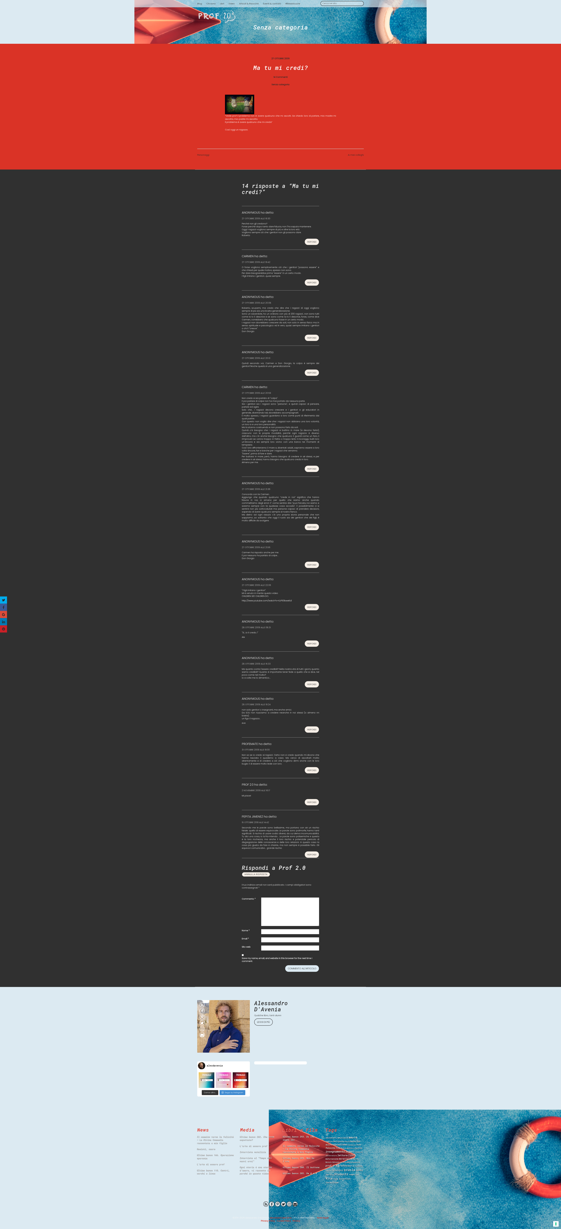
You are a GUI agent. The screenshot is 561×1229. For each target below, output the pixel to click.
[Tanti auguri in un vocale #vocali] (206, 1080)
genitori (350, 1148)
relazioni (337, 1170)
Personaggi (203, 154)
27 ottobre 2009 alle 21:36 (256, 489)
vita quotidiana (342, 1178)
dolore (328, 1145)
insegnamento (335, 1151)
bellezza (338, 1141)
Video (231, 3)
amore (352, 1137)
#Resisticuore (292, 3)
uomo (357, 1175)
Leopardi (359, 1152)
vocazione (332, 1182)
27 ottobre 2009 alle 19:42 (256, 262)
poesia (356, 1162)
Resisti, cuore (206, 1148)
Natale (328, 1162)
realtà (328, 1170)
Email (245, 938)
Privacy (296, 1220)
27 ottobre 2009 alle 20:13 (256, 358)
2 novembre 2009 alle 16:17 (256, 790)
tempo (352, 1174)
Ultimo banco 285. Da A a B (300, 1173)
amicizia (342, 1137)
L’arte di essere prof (211, 1164)
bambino (329, 1141)
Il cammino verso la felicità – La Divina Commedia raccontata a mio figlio (215, 1139)
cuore (346, 1141)
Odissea (335, 1162)
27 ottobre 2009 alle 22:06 (256, 585)
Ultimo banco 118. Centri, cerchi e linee (213, 1172)
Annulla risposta (255, 874)
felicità (330, 1148)
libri (352, 1155)
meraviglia (345, 1158)
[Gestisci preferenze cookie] (556, 1224)
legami (349, 1151)
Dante (353, 1141)
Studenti (341, 1174)
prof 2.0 (331, 1165)
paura (350, 1162)
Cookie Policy (284, 1220)
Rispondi (311, 241)
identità (358, 1148)
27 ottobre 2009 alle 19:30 (256, 218)
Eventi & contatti (272, 3)
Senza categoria (280, 27)
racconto (358, 1166)
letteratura (331, 1155)
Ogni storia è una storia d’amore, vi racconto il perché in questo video (256, 1170)
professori (346, 1165)
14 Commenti (280, 76)
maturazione (331, 1159)
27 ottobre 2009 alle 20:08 (256, 302)
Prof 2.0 (280, 16)
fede (358, 1144)
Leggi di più (263, 1022)
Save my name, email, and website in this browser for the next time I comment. (277, 960)
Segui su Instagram (234, 1092)
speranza (329, 1174)
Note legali (323, 1217)
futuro (343, 1148)
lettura (342, 1155)
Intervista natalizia (253, 1151)
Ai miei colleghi (356, 154)
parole (343, 1162)
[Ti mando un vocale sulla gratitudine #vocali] (223, 1080)
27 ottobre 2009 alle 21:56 (256, 547)
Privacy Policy (268, 1220)
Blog (199, 3)
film (337, 1148)
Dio (358, 1141)
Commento (249, 898)
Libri (222, 3)
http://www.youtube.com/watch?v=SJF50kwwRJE (267, 600)
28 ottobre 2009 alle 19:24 (256, 704)
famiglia (351, 1145)
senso (359, 1170)
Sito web (246, 946)
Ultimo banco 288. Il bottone (301, 1167)
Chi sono (211, 3)
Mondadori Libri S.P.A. (281, 1217)
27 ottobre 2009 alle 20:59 (256, 392)
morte (356, 1158)
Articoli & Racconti (249, 3)
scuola (349, 1170)
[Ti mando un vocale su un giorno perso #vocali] (240, 1080)
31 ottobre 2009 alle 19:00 (256, 749)
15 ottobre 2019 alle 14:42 (255, 822)
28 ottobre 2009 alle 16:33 (256, 663)
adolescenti (331, 1138)
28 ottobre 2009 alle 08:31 (256, 627)
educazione (339, 1144)
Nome (246, 930)
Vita (329, 1178)
